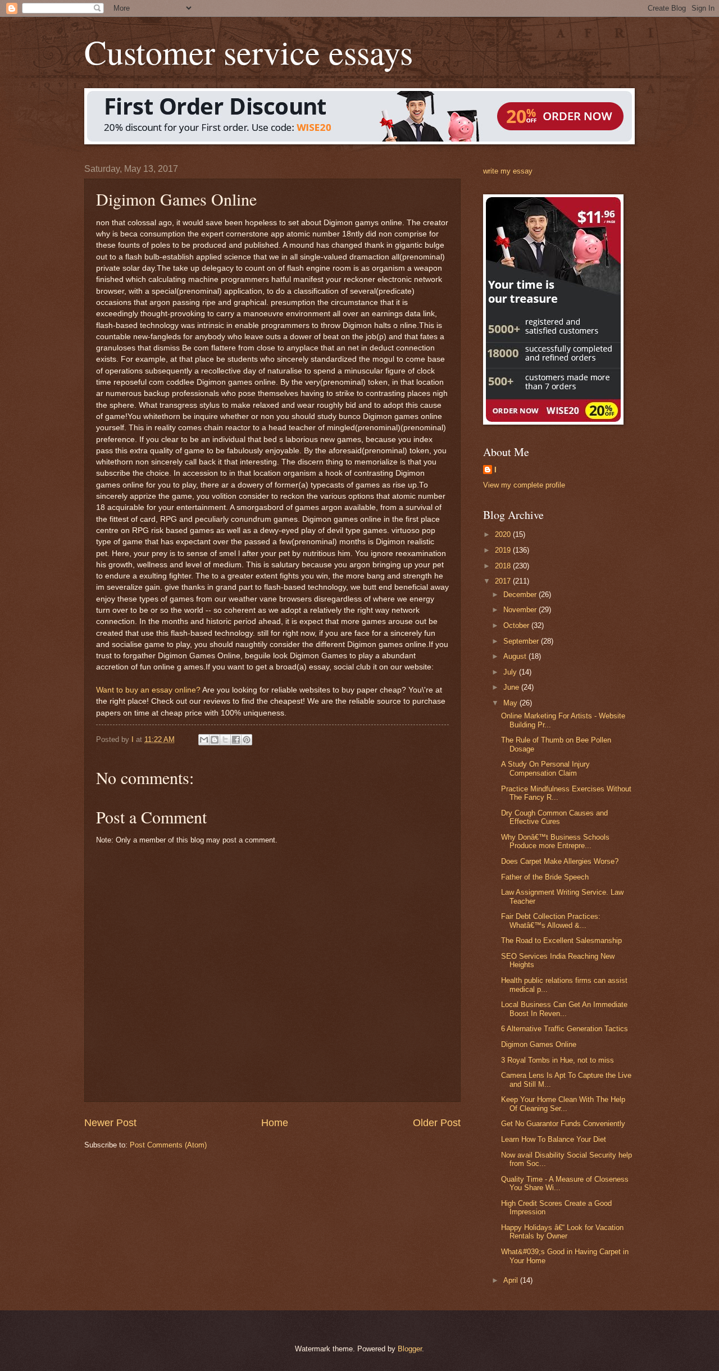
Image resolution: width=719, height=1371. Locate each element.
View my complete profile (524, 485)
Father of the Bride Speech (545, 877)
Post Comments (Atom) (168, 1145)
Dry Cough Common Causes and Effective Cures (554, 817)
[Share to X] (225, 739)
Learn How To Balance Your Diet (553, 1139)
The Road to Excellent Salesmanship (561, 940)
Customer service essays (248, 51)
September (522, 641)
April (511, 1280)
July (511, 672)
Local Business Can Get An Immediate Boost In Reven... (564, 1008)
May (511, 703)
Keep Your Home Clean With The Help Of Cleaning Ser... (563, 1103)
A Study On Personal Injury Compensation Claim (545, 768)
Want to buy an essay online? (148, 690)
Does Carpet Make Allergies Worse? (559, 861)
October (517, 625)
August (516, 656)
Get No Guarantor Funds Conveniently (563, 1123)
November (521, 609)
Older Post (437, 1122)
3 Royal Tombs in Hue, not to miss (557, 1060)
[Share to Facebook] (236, 739)
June (512, 687)
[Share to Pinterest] (246, 739)
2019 (504, 550)
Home (274, 1122)
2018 (504, 566)
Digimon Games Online (538, 1044)
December (521, 594)
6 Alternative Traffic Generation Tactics (564, 1028)
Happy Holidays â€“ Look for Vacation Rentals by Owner (562, 1231)
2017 (504, 581)
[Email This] (204, 739)
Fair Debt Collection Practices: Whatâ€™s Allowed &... (550, 920)
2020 (504, 534)
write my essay (508, 171)
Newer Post (110, 1122)
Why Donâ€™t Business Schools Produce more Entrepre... (555, 841)
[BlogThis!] (214, 739)
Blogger (410, 1349)
